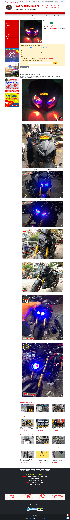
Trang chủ (22, 1)
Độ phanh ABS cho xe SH (41, 445)
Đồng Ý (55, 63)
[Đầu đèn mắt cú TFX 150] (31, 31)
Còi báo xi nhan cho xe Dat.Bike (42, 460)
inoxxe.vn (38, 515)
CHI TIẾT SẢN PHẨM (25, 67)
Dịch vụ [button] (33, 470)
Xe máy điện (15, 12)
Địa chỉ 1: (25, 476)
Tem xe (40, 12)
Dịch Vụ (33, 1)
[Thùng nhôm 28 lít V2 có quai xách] (42, 423)
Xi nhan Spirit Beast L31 (25, 414)
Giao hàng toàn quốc (35, 47)
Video (61, 12)
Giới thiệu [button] (28, 470)
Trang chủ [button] (22, 470)
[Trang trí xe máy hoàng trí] (22, 7)
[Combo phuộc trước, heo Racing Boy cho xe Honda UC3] (27, 454)
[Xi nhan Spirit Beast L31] (27, 408)
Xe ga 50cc (49, 12)
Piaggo (27, 12)
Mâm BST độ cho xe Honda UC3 (57, 445)
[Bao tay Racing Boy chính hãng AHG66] (58, 423)
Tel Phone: (32, 478)
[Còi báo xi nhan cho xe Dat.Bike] (42, 454)
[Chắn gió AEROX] (58, 408)
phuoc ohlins (44, 518)
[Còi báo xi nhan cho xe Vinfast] (58, 454)
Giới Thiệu (26, 1)
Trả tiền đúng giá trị (25, 47)
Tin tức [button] (38, 470)
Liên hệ (55, 1)
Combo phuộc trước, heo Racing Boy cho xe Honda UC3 (26, 460)
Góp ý (30, 1)
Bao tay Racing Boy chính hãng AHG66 (57, 428)
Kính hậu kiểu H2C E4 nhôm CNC (26, 445)
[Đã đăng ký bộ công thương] (32, 509)
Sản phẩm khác (55, 12)
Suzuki (23, 12)
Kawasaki (31, 12)
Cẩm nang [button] (48, 470)
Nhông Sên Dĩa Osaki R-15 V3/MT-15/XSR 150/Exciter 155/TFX (42, 414)
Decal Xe (44, 12)
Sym (20, 12)
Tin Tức (37, 1)
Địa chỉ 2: (26, 482)
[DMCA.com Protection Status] (40, 509)
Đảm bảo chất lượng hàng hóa (47, 47)
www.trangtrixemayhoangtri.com (49, 29)
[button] (22, 31)
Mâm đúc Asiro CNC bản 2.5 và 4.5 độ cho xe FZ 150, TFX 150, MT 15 (27, 428)
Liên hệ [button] (42, 470)
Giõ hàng (61, 1)
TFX (14, 17)
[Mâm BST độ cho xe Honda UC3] (58, 440)
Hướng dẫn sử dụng (49, 1)
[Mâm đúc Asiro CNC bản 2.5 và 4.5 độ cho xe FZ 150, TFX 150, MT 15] (27, 423)
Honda (6, 12)
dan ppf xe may (38, 518)
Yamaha (10, 12)
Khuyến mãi (42, 1)
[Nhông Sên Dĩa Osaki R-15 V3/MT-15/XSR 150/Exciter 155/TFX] (42, 408)
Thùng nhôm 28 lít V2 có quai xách (42, 428)
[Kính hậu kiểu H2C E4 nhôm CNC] (27, 440)
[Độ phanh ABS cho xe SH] (42, 440)
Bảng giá (36, 12)
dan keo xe (32, 518)
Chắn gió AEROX (54, 414)
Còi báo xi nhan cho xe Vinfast (57, 460)
